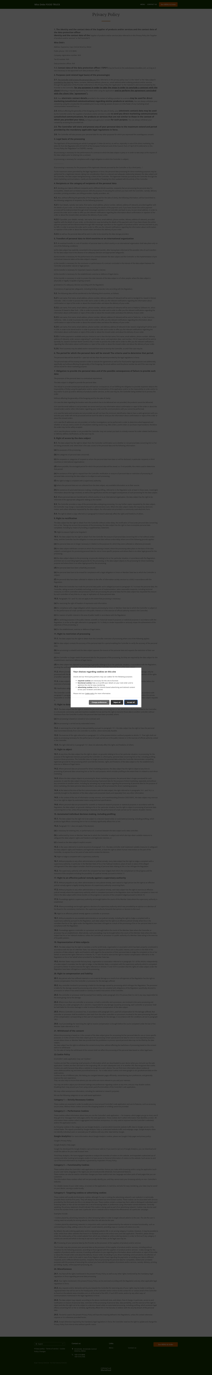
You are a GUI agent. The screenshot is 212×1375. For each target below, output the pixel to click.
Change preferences (99, 702)
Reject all (117, 702)
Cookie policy (90, 693)
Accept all (131, 702)
